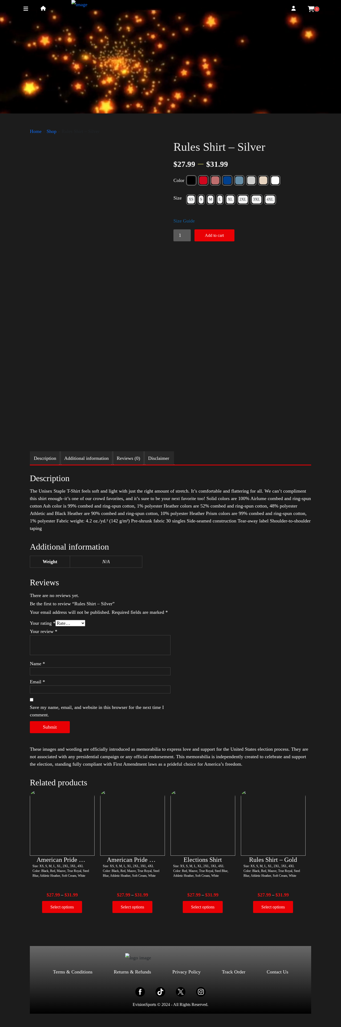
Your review (43, 631)
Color (178, 180)
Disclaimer (158, 458)
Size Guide (184, 221)
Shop (51, 131)
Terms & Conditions (72, 972)
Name (37, 663)
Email (37, 681)
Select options (62, 907)
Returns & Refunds (132, 972)
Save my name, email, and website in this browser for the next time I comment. (97, 711)
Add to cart (214, 235)
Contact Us (277, 972)
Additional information (86, 458)
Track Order (233, 972)
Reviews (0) (128, 458)
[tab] (45, 458)
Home (36, 131)
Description (45, 458)
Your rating (42, 623)
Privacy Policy (186, 972)
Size (177, 198)
